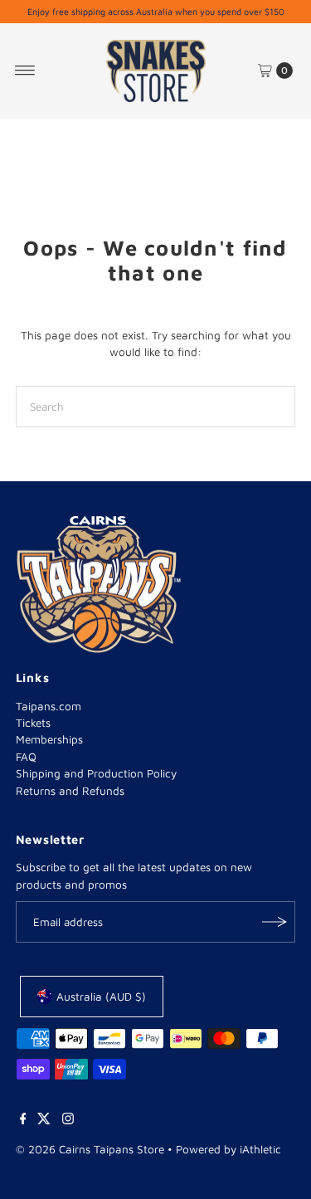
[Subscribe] (274, 922)
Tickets (33, 722)
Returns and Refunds (70, 790)
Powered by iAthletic (228, 1149)
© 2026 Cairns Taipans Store (90, 1149)
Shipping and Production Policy (96, 773)
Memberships (49, 739)
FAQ (26, 756)
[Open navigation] (25, 70)
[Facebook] (23, 1120)
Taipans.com (48, 706)
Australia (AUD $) (101, 996)
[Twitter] (44, 1120)
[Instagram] (68, 1120)
